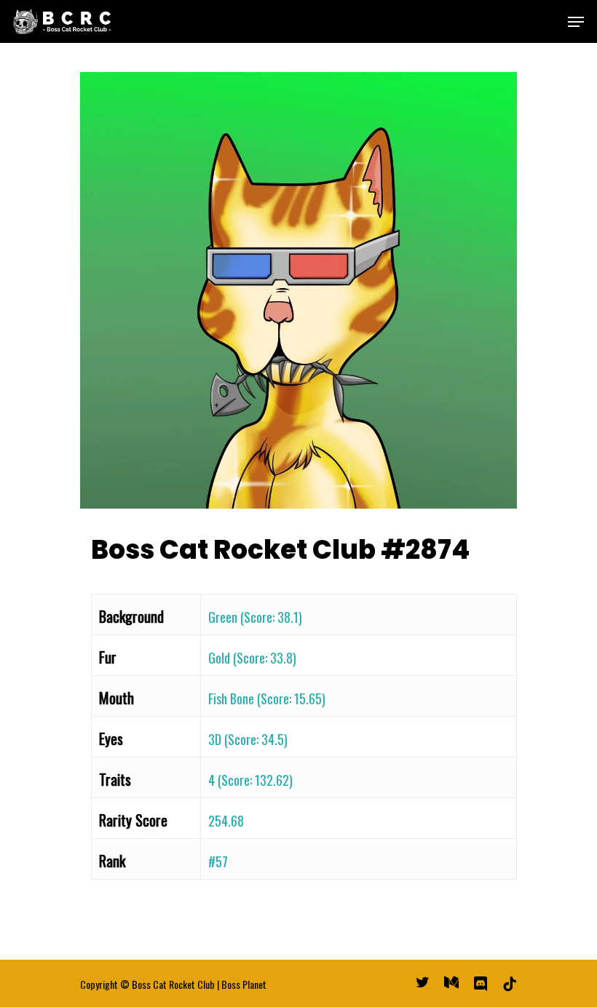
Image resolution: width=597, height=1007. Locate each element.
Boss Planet (243, 984)
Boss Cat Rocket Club (173, 984)
